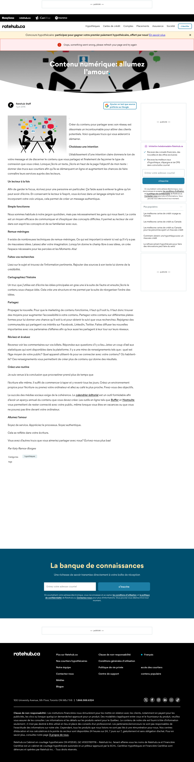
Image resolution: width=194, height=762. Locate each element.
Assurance (158, 26)
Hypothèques (92, 26)
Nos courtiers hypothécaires (71, 661)
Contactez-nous (150, 196)
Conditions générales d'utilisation (117, 661)
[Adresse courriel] (163, 173)
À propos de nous (59, 734)
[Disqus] (72, 506)
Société (171, 26)
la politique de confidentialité (158, 194)
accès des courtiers (151, 667)
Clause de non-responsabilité (115, 654)
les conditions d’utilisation (173, 191)
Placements (142, 26)
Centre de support (109, 673)
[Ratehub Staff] (11, 105)
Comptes (128, 26)
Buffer (115, 399)
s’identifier (185, 26)
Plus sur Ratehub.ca (67, 654)
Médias (60, 680)
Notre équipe (63, 667)
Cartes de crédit (111, 26)
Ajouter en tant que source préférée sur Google (122, 105)
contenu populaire (151, 673)
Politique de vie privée (111, 667)
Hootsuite (128, 399)
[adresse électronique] (70, 586)
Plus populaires (150, 207)
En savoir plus (157, 34)
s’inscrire (163, 181)
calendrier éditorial (87, 395)
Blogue (60, 686)
